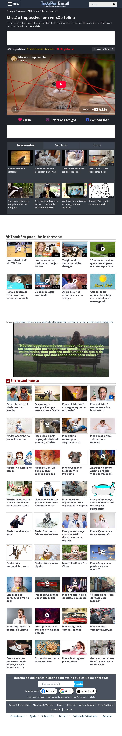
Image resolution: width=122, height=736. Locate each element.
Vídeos (21, 11)
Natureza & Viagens (43, 704)
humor (30, 321)
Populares (60, 145)
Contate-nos (17, 716)
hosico (82, 321)
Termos (70, 697)
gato (17, 321)
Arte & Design (86, 704)
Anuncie (107, 716)
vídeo (23, 321)
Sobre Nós (47, 716)
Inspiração (55, 709)
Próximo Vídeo (102, 49)
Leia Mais (34, 26)
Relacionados (25, 145)
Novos (97, 145)
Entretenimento (50, 11)
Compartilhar (17, 49)
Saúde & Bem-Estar (19, 704)
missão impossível (95, 321)
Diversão (35, 11)
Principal (11, 11)
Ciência (68, 709)
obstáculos (47, 321)
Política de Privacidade (86, 697)
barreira (109, 321)
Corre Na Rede (105, 704)
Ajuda (33, 716)
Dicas (60, 704)
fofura (37, 321)
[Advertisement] (61, 38)
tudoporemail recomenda (65, 321)
